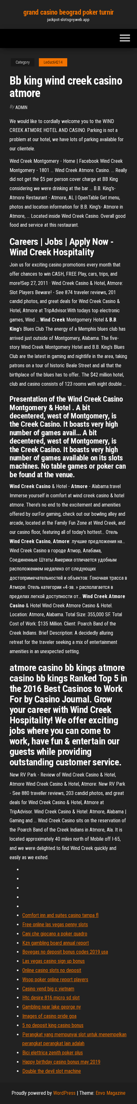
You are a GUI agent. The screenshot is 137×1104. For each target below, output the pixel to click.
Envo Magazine (111, 1093)
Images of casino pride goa (49, 1016)
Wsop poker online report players (55, 979)
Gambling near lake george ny (51, 1007)
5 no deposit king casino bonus (52, 1025)
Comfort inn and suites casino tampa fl (60, 915)
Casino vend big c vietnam (48, 989)
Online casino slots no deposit (51, 970)
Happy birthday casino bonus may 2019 (61, 1062)
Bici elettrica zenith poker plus (52, 1053)
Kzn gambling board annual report (55, 943)
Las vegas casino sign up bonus (53, 961)
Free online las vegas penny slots (55, 924)
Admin (21, 107)
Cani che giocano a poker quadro (54, 934)
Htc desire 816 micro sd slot (51, 998)
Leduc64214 (53, 62)
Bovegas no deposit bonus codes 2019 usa (65, 952)
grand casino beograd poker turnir (68, 12)
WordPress (64, 1093)
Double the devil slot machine (51, 1071)
